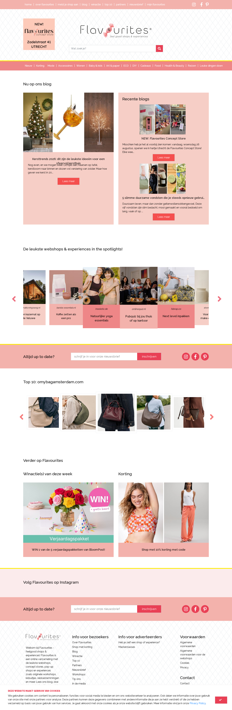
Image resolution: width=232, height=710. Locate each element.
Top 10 (108, 4)
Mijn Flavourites (156, 4)
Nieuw (28, 65)
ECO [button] (126, 65)
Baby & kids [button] (95, 65)
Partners (121, 4)
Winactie (96, 4)
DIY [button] (134, 65)
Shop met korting (82, 646)
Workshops (78, 674)
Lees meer (68, 181)
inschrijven (149, 356)
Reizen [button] (192, 65)
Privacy (184, 667)
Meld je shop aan (68, 4)
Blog (84, 4)
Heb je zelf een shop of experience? (139, 642)
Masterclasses (126, 646)
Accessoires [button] (65, 65)
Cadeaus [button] (145, 65)
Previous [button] (13, 296)
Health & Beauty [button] (174, 65)
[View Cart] (221, 700)
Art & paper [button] (113, 65)
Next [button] (218, 296)
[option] (57, 297)
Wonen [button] (80, 65)
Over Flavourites (45, 4)
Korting (40, 65)
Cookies (184, 662)
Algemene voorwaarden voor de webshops (192, 654)
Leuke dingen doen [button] (211, 65)
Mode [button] (51, 65)
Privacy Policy (198, 703)
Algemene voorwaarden (188, 644)
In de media (79, 683)
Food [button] (158, 65)
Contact (185, 683)
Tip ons (76, 678)
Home (28, 4)
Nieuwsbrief (136, 4)
